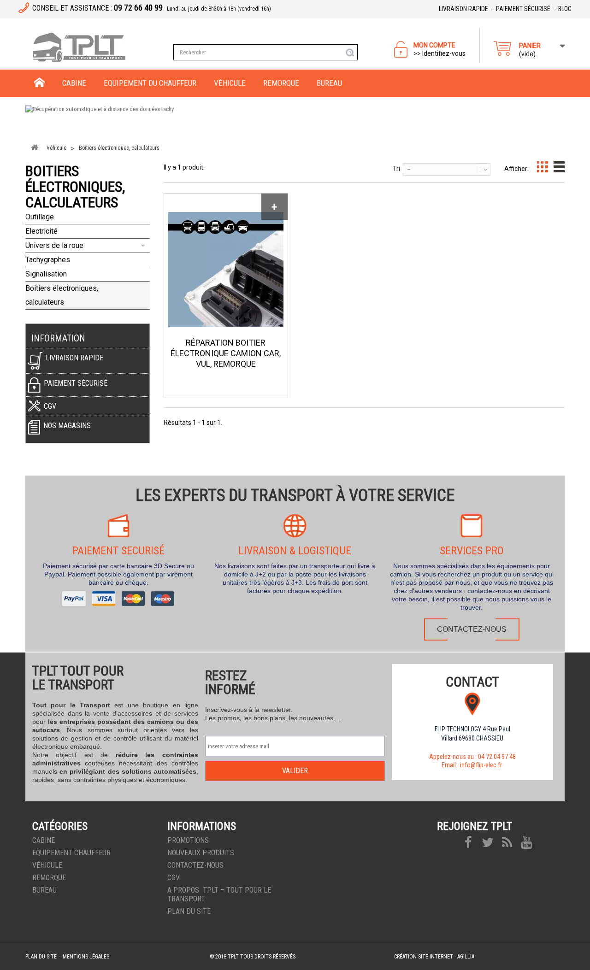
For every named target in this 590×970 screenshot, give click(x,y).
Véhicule (47, 865)
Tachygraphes (47, 259)
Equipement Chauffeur (71, 852)
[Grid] (542, 166)
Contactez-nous (472, 629)
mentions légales (86, 956)
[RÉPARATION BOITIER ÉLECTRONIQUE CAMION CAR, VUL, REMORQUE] (225, 269)
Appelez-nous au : (472, 756)
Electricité (41, 231)
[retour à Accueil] (34, 147)
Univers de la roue (54, 245)
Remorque (49, 877)
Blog (565, 8)
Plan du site (189, 911)
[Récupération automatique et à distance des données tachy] (295, 120)
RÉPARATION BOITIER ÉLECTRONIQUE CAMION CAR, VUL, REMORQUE (226, 353)
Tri (396, 168)
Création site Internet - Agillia (434, 956)
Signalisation (46, 274)
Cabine (43, 840)
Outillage (39, 216)
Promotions (188, 840)
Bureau (44, 890)
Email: (472, 765)
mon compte (434, 45)
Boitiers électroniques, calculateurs (61, 295)
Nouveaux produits (200, 852)
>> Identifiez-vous (439, 53)
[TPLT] (95, 47)
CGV (173, 877)
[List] (559, 166)
